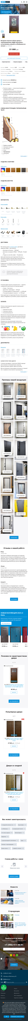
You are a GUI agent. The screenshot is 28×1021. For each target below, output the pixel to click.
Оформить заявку (14, 54)
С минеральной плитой (18, 828)
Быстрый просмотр (9, 665)
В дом (23, 840)
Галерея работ (14, 537)
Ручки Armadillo (4, 204)
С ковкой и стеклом (18, 848)
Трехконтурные (19, 832)
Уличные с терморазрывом (8, 844)
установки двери (13, 246)
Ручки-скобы (3, 217)
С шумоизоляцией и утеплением (10, 840)
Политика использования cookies (14, 1019)
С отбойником (5, 828)
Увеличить (14, 681)
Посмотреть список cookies (17, 1016)
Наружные (5, 836)
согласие (7, 958)
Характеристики (6, 61)
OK (6, 1016)
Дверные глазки (4, 228)
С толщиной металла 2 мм (8, 824)
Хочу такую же (7, 396)
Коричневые (22, 824)
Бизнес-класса (5, 848)
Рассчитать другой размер (14, 58)
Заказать (14, 692)
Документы (3, 347)
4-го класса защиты (6, 832)
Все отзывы (14, 599)
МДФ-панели (4, 166)
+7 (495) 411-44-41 (14, 945)
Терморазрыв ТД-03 (10, 75)
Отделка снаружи (17, 61)
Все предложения (6, 623)
